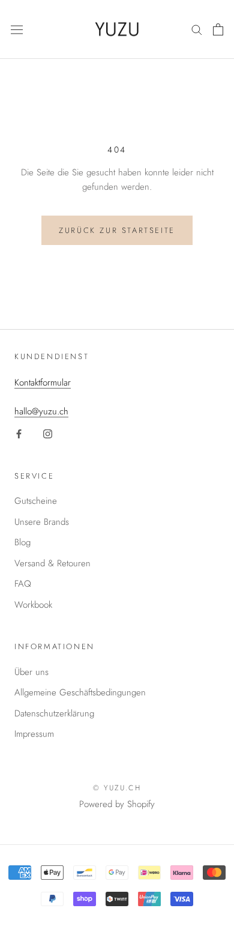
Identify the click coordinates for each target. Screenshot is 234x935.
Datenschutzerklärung (54, 713)
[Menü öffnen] (17, 29)
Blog (22, 542)
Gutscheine (35, 500)
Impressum (34, 733)
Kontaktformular (42, 382)
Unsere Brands (41, 521)
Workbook (33, 604)
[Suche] (196, 29)
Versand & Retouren (52, 563)
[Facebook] (18, 433)
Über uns (31, 672)
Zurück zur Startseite (117, 230)
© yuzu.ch (117, 787)
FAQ (22, 583)
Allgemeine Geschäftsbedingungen (80, 692)
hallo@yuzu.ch (41, 411)
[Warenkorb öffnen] (218, 29)
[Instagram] (47, 433)
